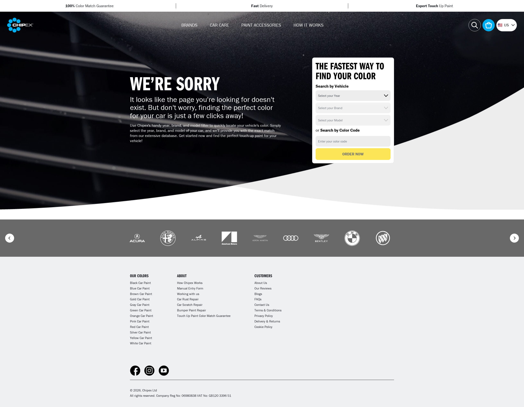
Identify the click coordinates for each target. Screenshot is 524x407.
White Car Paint (140, 343)
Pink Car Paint (139, 321)
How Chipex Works (189, 283)
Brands (189, 25)
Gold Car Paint (140, 299)
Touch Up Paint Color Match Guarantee (203, 316)
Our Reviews (262, 288)
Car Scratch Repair (189, 305)
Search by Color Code (338, 130)
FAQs (257, 299)
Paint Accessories (261, 25)
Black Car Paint (140, 283)
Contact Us (261, 305)
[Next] (514, 238)
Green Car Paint (140, 310)
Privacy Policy (263, 316)
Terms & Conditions (267, 310)
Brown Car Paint (141, 294)
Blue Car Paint (140, 288)
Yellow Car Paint (141, 338)
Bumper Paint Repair (191, 310)
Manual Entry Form (190, 288)
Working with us (188, 294)
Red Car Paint (139, 327)
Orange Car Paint (141, 316)
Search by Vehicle (332, 86)
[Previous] (9, 238)
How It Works (309, 25)
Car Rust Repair (188, 299)
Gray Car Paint (139, 305)
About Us (260, 283)
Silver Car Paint (140, 332)
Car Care (219, 25)
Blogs (258, 294)
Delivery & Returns (267, 321)
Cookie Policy (263, 327)
